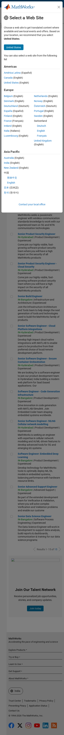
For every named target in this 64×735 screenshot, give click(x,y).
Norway (38, 101)
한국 (6, 192)
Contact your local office (32, 204)
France (8, 120)
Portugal (39, 111)
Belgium (8, 96)
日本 (6, 187)
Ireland (8, 125)
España (8, 111)
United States (11, 82)
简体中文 (12, 177)
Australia (9, 157)
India (6, 162)
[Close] (58, 7)
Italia (6, 130)
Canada (8, 77)
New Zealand (11, 167)
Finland (8, 116)
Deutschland (11, 106)
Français (42, 135)
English (41, 130)
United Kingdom (43, 140)
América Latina (12, 72)
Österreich (39, 106)
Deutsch (41, 125)
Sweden (38, 116)
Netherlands (40, 96)
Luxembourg (11, 135)
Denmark (9, 101)
